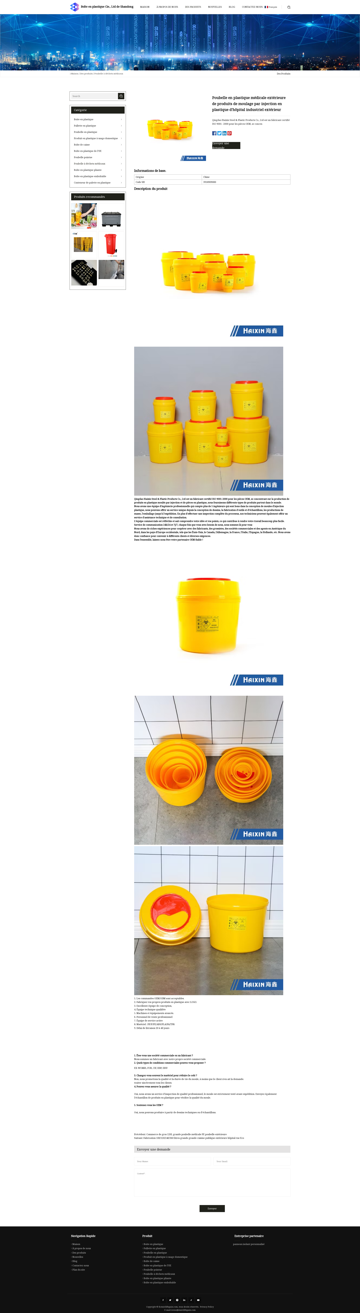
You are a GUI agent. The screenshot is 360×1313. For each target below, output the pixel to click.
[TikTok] (191, 1300)
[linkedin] (184, 1300)
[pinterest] (177, 1300)
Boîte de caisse (82, 144)
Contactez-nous (252, 6)
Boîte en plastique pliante (88, 170)
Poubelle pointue (83, 157)
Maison (144, 6)
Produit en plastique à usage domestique (96, 138)
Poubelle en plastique (85, 132)
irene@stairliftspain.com (183, 1310)
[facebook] (163, 1300)
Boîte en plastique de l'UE (88, 151)
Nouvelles (215, 6)
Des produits (193, 6)
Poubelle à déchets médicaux (108, 73)
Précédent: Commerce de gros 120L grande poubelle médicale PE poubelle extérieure (180, 1134)
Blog (232, 6)
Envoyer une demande (220, 145)
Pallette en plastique (85, 125)
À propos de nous (167, 6)
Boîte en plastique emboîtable (90, 176)
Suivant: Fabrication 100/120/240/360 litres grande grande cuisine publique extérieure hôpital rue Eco (189, 1138)
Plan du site (78, 1269)
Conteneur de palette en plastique (92, 182)
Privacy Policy (207, 1306)
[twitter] (170, 1300)
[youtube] (198, 1300)
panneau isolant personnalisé (249, 1244)
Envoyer (212, 1208)
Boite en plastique (83, 119)
